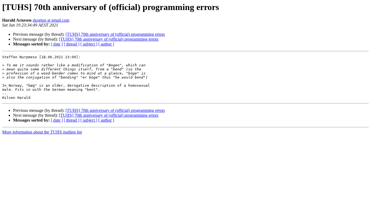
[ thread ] (71, 44)
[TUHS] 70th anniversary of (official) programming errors (115, 34)
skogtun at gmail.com (51, 20)
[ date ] (57, 44)
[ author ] (106, 44)
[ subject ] (88, 44)
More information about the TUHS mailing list (42, 132)
